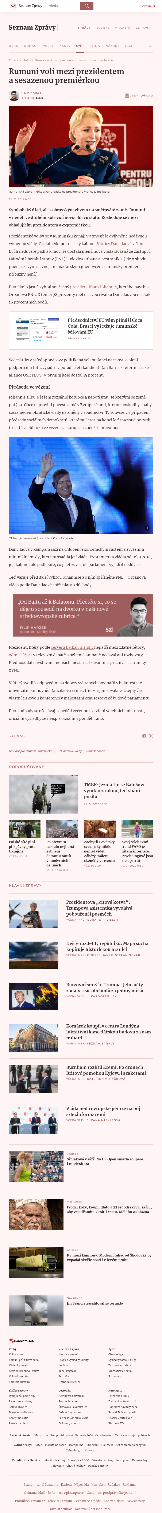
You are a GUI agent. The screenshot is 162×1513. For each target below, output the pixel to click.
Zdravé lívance (18, 1407)
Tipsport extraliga (119, 1365)
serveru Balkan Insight (72, 647)
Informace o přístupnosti (66, 1492)
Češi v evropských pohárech (132, 1435)
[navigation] (5, 6)
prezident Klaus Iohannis (93, 287)
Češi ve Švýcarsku (70, 1412)
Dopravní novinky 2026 (123, 1407)
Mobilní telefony (55, 1460)
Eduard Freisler (102, 919)
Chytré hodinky (76, 1466)
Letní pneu (123, 1460)
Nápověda (81, 1484)
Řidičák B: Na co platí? (122, 1412)
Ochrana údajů (35, 1492)
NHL (111, 1382)
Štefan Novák (127, 955)
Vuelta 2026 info (69, 1354)
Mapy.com (41, 1435)
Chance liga (115, 1354)
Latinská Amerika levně (73, 1418)
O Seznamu (50, 1484)
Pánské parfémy (98, 1466)
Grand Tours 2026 (69, 1382)
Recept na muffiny (20, 1401)
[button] (81, 146)
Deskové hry (139, 1460)
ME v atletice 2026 (120, 1371)
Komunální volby (19, 1382)
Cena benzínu (103, 1435)
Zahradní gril (74, 1450)
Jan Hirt (63, 1365)
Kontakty (98, 1484)
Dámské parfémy (102, 1460)
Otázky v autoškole (120, 1418)
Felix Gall (64, 1376)
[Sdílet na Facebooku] (144, 736)
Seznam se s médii (87, 1501)
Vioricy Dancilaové (114, 244)
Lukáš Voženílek (101, 996)
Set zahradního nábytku (131, 1445)
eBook (134, 95)
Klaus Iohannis (95, 751)
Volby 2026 (16, 1354)
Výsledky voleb (18, 1365)
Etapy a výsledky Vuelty (74, 1360)
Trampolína (76, 1445)
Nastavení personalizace (93, 1509)
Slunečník (92, 1445)
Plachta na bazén (55, 1445)
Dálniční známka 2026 (122, 1401)
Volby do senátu (19, 1376)
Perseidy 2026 (84, 1435)
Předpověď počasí (61, 1435)
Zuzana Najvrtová (103, 1120)
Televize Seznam (59, 1501)
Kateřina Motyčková (106, 1078)
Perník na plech (18, 1423)
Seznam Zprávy (101, 1043)
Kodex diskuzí (114, 1501)
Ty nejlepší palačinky (22, 1396)
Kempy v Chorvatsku (72, 1396)
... (151, 44)
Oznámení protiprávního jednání (111, 1492)
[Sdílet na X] (151, 736)
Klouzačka (107, 1445)
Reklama (129, 1484)
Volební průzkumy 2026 (24, 1360)
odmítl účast (20, 655)
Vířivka (89, 1450)
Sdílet (149, 95)
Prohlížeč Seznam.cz (30, 1501)
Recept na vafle (18, 1418)
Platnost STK (116, 1423)
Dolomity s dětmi (69, 1423)
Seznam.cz (148, 6)
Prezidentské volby (69, 751)
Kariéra (66, 1484)
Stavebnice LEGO (78, 1460)
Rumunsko (45, 751)
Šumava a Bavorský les (73, 1407)
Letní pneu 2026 (118, 1396)
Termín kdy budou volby (24, 1371)
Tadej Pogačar (67, 1371)
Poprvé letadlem (69, 1401)
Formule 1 (114, 1376)
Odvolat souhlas (60, 1509)
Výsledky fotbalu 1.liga (122, 1360)
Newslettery (136, 1501)
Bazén (38, 1445)
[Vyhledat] (86, 6)
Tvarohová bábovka (21, 1412)
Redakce (114, 1484)
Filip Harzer (32, 92)
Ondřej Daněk (100, 955)
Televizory (57, 1466)
